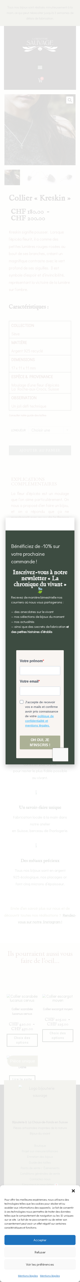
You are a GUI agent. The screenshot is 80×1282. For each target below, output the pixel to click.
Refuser (40, 1252)
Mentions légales (28, 1275)
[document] (40, 641)
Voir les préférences (40, 1264)
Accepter (40, 1240)
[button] (73, 1191)
